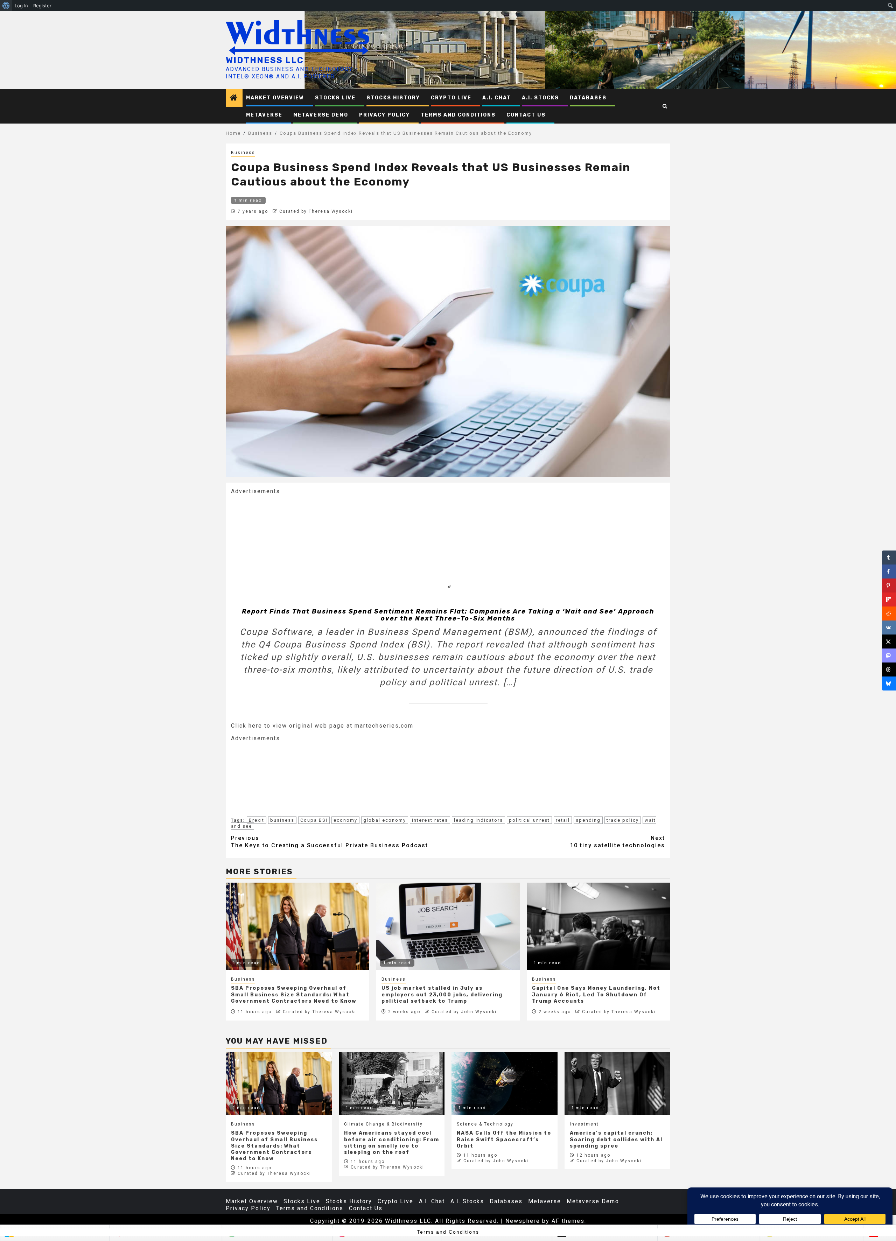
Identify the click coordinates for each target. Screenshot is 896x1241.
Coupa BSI (314, 820)
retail (563, 820)
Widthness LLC (265, 60)
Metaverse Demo (320, 115)
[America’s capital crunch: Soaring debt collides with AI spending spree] (618, 1083)
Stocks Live (335, 98)
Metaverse (264, 115)
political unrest (529, 820)
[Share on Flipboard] (889, 600)
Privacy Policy (384, 115)
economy (345, 820)
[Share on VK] (889, 627)
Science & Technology (485, 1124)
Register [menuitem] (42, 5)
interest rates (430, 820)
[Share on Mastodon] (889, 655)
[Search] (665, 106)
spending (588, 820)
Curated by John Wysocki (464, 1011)
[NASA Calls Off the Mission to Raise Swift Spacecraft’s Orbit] (504, 1083)
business (282, 820)
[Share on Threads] (889, 669)
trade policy (623, 820)
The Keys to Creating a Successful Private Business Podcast (329, 842)
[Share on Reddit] (889, 613)
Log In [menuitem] (21, 5)
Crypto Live (451, 98)
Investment (584, 1124)
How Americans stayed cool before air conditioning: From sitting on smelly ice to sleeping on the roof (391, 1142)
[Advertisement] (283, 530)
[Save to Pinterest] (889, 586)
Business (243, 152)
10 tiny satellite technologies (617, 842)
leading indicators (478, 820)
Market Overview (275, 98)
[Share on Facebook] (889, 572)
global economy (384, 820)
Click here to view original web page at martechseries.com (322, 725)
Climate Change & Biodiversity (383, 1124)
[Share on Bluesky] (889, 683)
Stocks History (393, 98)
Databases (588, 98)
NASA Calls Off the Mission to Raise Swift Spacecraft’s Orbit (504, 1139)
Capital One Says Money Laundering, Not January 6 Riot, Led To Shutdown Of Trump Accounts (596, 994)
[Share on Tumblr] (889, 558)
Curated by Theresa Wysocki (316, 211)
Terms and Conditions (458, 115)
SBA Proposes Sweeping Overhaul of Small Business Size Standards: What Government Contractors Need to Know (294, 994)
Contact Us (526, 115)
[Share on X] (889, 641)
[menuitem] (6, 5)
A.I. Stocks (540, 98)
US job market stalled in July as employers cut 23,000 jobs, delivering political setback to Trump (442, 994)
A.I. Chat (496, 98)
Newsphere (522, 1221)
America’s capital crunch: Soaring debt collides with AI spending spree (616, 1139)
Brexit (256, 820)
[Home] (234, 98)
